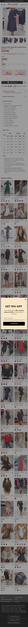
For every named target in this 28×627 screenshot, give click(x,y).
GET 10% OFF (14, 323)
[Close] (25, 299)
